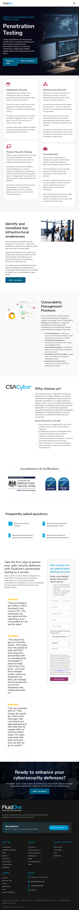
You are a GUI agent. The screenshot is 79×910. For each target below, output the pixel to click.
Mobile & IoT (6, 867)
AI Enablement (6, 847)
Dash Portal (57, 856)
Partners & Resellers (8, 892)
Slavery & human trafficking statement (45, 900)
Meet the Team (7, 881)
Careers (4, 884)
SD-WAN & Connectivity (9, 850)
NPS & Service (6, 886)
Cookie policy (15, 900)
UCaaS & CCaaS (6, 864)
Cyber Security (6, 862)
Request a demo (9, 62)
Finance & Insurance (33, 850)
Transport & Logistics (34, 853)
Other (30, 864)
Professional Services (34, 862)
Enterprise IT (6, 859)
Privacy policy (6, 900)
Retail (30, 859)
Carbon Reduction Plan (63, 900)
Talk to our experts (27, 61)
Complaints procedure (27, 900)
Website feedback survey (9, 903)
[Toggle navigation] (74, 3)
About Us (5, 878)
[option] (22, 483)
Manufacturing (32, 856)
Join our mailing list (57, 827)
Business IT (5, 856)
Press (4, 889)
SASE (3, 853)
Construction (32, 847)
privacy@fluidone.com (61, 671)
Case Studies (58, 850)
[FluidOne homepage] (12, 808)
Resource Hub (58, 847)
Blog (55, 853)
